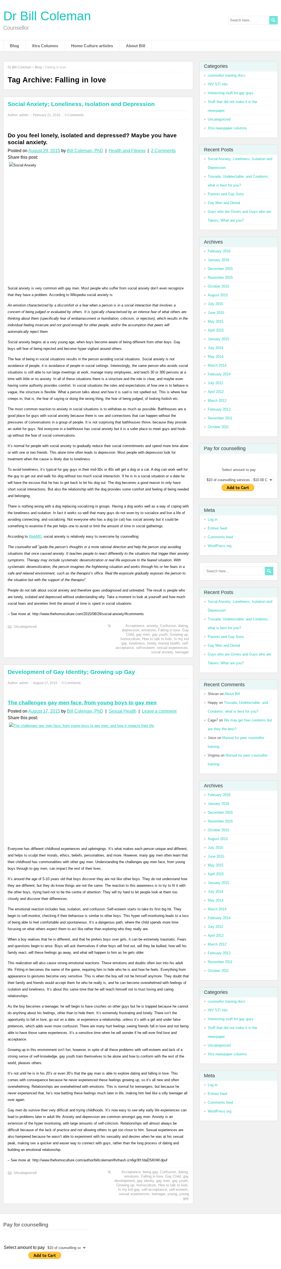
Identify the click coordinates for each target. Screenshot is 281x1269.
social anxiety (162, 652)
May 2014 (215, 357)
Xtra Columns (45, 45)
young (172, 1194)
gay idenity (145, 1181)
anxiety (152, 626)
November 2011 (220, 418)
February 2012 (219, 409)
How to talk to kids (157, 639)
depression (130, 630)
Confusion (168, 626)
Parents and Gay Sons (226, 194)
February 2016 (219, 251)
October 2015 (218, 286)
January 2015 (218, 339)
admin (24, 115)
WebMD (35, 536)
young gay (184, 1196)
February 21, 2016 (46, 115)
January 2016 (218, 260)
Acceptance (134, 626)
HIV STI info (217, 84)
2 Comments (163, 150)
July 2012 (215, 383)
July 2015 (215, 304)
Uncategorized (25, 626)
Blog (14, 45)
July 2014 (215, 348)
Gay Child (173, 1176)
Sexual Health (122, 711)
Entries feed (217, 528)
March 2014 (217, 365)
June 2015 (216, 313)
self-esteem (145, 648)
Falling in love (169, 630)
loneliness (137, 643)
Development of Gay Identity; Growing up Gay (71, 672)
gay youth (160, 634)
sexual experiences (172, 648)
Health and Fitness (127, 150)
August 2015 (218, 295)
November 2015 (220, 277)
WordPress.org (219, 546)
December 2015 (220, 269)
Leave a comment (159, 711)
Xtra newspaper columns (227, 128)
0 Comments (74, 115)
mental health (169, 643)
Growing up (179, 634)
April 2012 (216, 392)
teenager (182, 652)
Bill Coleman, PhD (85, 150)
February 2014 (219, 374)
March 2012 (217, 400)
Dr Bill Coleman (47, 16)
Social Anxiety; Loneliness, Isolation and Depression (81, 104)
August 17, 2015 (45, 683)
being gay (150, 1172)
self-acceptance (154, 1189)
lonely (151, 643)
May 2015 (215, 321)
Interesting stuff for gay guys (231, 93)
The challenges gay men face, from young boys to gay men (82, 702)
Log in (212, 519)
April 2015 (216, 330)
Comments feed (220, 537)
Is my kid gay (128, 1189)
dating (183, 626)
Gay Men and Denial (224, 203)
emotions (148, 630)
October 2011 (218, 427)
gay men (143, 634)
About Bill (135, 45)
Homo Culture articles (92, 45)
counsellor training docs (226, 75)
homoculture (130, 639)
